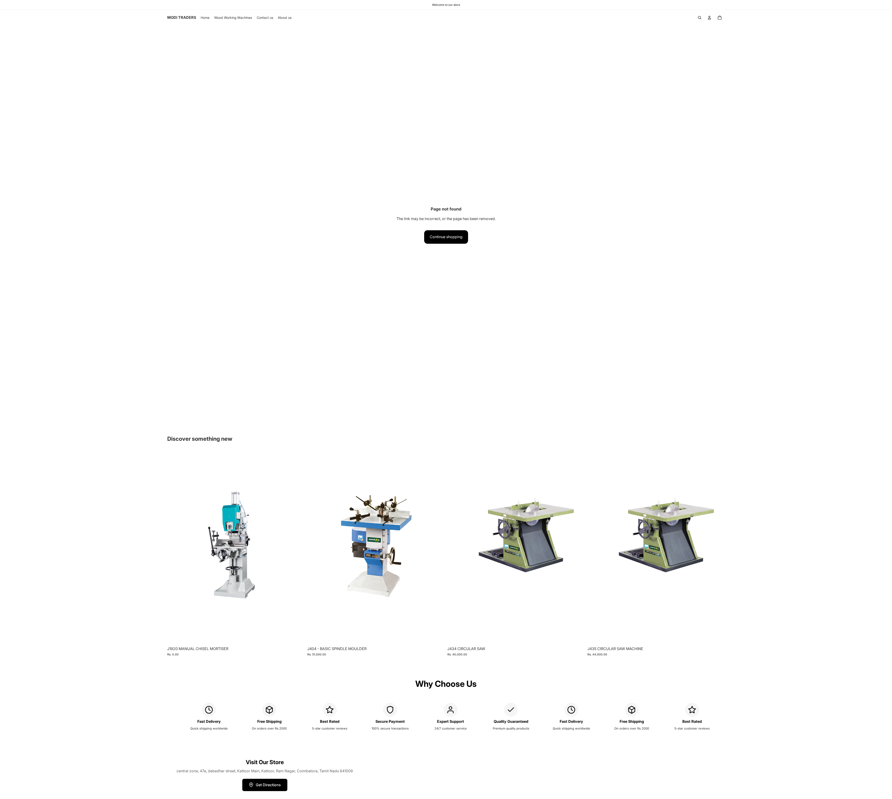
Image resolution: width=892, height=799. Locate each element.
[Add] (297, 637)
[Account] (709, 18)
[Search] (700, 18)
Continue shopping (446, 236)
